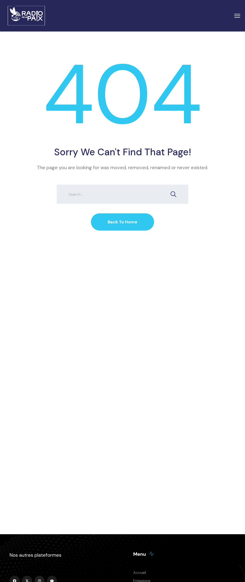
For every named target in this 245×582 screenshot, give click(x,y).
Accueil (139, 572)
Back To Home (122, 222)
